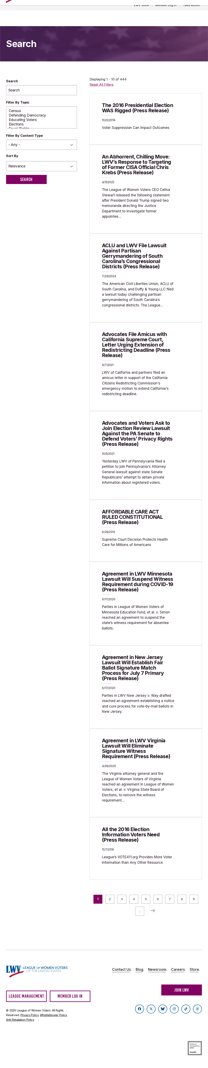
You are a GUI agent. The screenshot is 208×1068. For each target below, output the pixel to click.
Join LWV (181, 990)
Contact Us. (122, 969)
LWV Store (141, 5)
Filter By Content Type (24, 136)
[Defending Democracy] (41, 115)
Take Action (191, 5)
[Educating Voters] (41, 120)
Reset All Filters (102, 84)
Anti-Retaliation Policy (20, 1019)
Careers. (178, 969)
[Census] (41, 111)
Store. (195, 969)
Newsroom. (157, 969)
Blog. (140, 969)
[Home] (37, 971)
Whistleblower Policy (53, 1015)
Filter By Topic (17, 102)
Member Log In (166, 5)
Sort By (12, 156)
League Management (26, 996)
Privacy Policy (30, 1015)
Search (12, 81)
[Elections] (41, 124)
